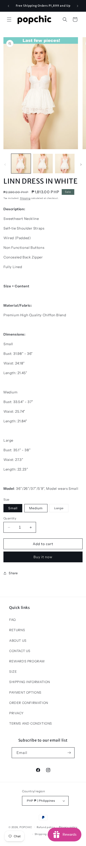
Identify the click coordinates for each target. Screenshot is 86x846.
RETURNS (17, 630)
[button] (9, 19)
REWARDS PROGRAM (27, 661)
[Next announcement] (77, 6)
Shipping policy (45, 834)
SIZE (13, 672)
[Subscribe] (69, 752)
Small (12, 508)
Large (61, 509)
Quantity (9, 518)
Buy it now (43, 557)
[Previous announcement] (8, 6)
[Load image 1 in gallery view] (21, 163)
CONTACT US (20, 651)
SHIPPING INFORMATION (29, 682)
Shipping (25, 198)
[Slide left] (5, 165)
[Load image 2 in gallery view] (43, 163)
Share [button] (13, 573)
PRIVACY (16, 713)
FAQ (12, 620)
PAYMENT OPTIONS (25, 692)
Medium (36, 508)
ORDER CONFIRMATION (28, 703)
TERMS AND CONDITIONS (30, 723)
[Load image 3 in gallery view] (65, 163)
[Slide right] (81, 165)
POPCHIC (25, 827)
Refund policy (46, 827)
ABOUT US (18, 641)
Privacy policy (68, 827)
